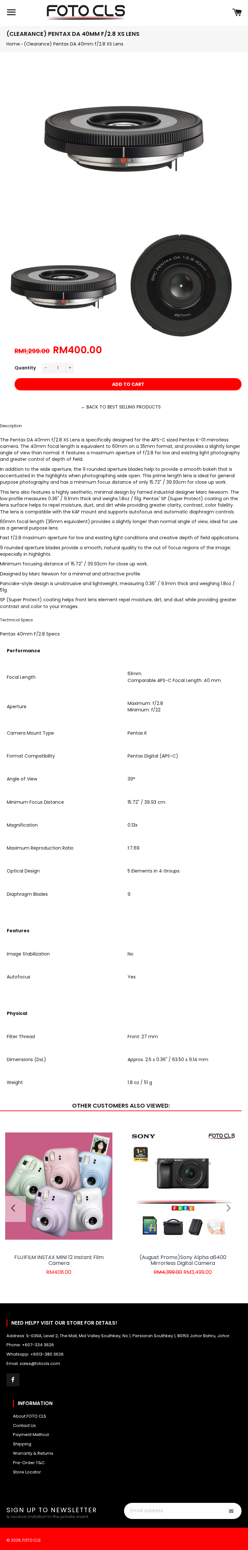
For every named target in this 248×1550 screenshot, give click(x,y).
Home (13, 44)
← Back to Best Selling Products (121, 407)
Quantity (25, 368)
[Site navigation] (11, 13)
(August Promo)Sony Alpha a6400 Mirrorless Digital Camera (183, 1260)
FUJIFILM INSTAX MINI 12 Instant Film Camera (59, 1260)
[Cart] (237, 13)
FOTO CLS (31, 1540)
